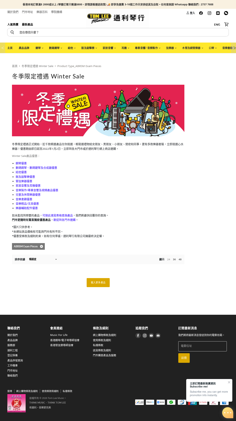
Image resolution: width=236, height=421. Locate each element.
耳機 (124, 47)
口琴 (212, 47)
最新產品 (27, 24)
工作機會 (12, 365)
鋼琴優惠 (21, 163)
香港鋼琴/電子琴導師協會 (64, 340)
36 (174, 259)
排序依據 (20, 259)
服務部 (11, 345)
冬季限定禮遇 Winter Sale (37, 66)
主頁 (10, 47)
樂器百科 (42, 12)
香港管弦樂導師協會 (61, 345)
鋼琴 (38, 47)
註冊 (184, 358)
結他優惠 (21, 172)
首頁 (15, 66)
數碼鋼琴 (54, 47)
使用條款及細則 (102, 340)
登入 (192, 12)
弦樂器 (170, 47)
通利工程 (12, 350)
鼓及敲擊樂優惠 (25, 176)
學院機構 (56, 12)
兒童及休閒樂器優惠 (28, 194)
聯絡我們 (12, 375)
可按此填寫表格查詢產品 (57, 215)
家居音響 (108, 47)
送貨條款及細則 (102, 350)
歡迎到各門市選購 (64, 220)
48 (180, 259)
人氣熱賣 (12, 24)
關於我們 (12, 12)
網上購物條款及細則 (104, 335)
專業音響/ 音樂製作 (146, 47)
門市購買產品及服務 (104, 355)
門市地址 (27, 12)
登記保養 (12, 355)
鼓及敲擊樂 (88, 47)
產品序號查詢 (15, 360)
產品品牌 (24, 47)
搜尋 (9, 391)
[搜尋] (12, 32)
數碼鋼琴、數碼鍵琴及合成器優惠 (36, 167)
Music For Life (58, 335)
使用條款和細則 (50, 391)
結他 (71, 47)
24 (168, 259)
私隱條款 (98, 345)
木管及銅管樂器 (191, 47)
